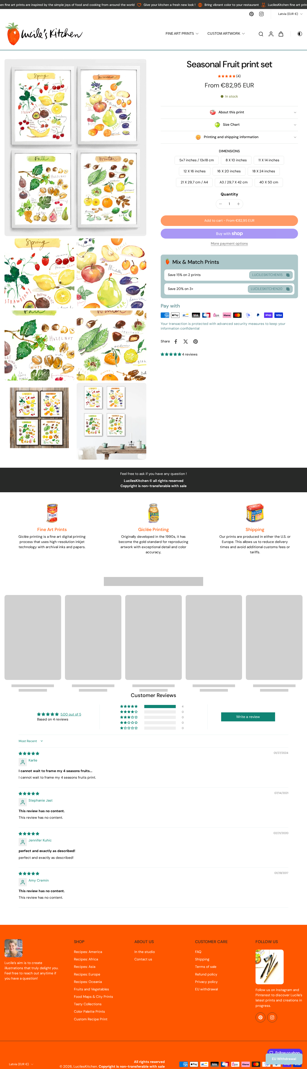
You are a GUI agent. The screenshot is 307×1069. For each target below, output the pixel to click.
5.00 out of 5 (70, 714)
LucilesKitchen (85, 1066)
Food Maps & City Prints (93, 996)
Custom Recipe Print (90, 1019)
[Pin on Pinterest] (195, 341)
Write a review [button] (248, 716)
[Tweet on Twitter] (186, 341)
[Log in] (271, 34)
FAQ (198, 952)
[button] (229, 220)
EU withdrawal (206, 989)
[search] (261, 33)
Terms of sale (205, 966)
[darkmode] (297, 33)
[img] (29, 753)
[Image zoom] (75, 147)
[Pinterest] (251, 14)
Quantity (229, 194)
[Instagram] (261, 14)
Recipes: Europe (87, 974)
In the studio (144, 952)
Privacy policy (206, 982)
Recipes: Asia (84, 966)
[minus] (220, 203)
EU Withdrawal (284, 1059)
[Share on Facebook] (176, 341)
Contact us (143, 959)
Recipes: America (88, 952)
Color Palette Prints (89, 1011)
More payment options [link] (229, 244)
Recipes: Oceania (88, 982)
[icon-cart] (281, 33)
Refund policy (206, 974)
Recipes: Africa (86, 959)
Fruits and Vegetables (91, 989)
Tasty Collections (88, 1004)
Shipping (202, 959)
